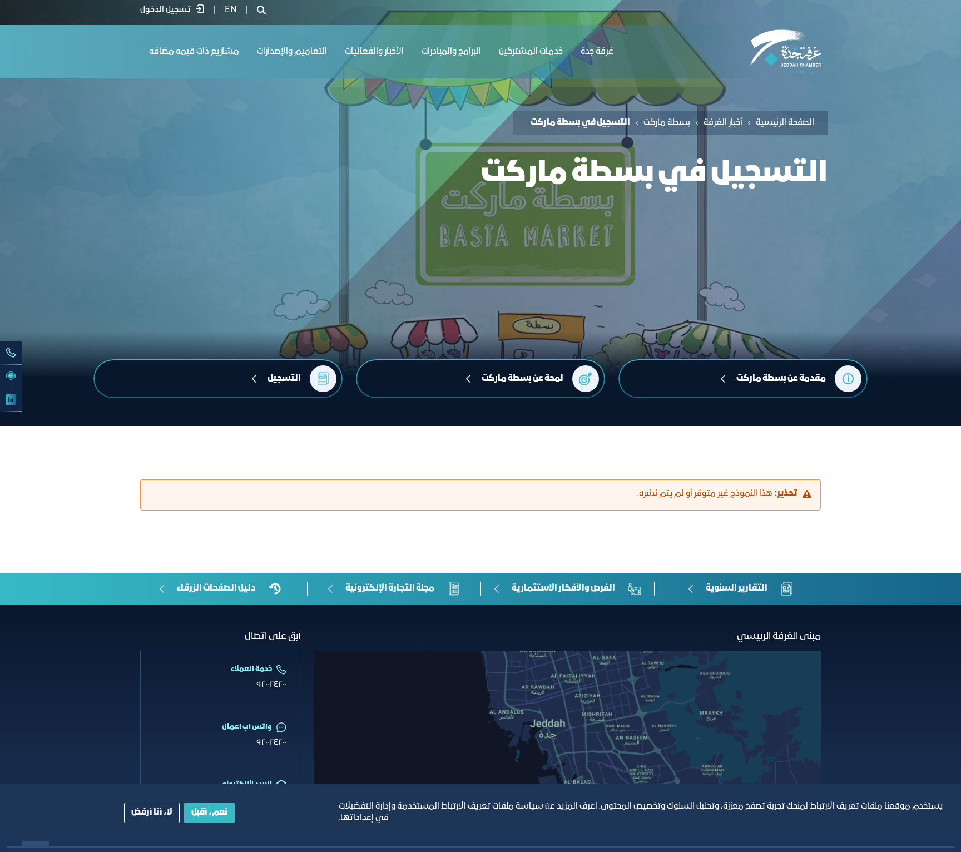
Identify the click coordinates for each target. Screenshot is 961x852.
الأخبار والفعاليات (374, 51)
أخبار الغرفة (723, 122)
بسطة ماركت (666, 122)
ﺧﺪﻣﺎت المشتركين (531, 51)
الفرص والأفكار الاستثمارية (563, 588)
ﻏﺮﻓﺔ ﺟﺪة (597, 51)
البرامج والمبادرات (451, 51)
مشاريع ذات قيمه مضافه (194, 51)
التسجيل (284, 378)
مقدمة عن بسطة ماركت (781, 378)
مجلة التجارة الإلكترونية (389, 588)
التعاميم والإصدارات (292, 51)
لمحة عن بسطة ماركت (522, 378)
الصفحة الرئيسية (785, 122)
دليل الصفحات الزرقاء (216, 588)
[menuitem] (231, 10)
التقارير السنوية (736, 588)
